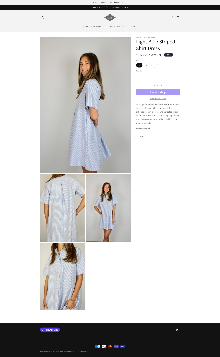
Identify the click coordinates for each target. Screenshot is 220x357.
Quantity (139, 71)
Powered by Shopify (69, 351)
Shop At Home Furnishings (54, 351)
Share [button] (141, 136)
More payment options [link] (158, 98)
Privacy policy (83, 351)
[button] (43, 17)
